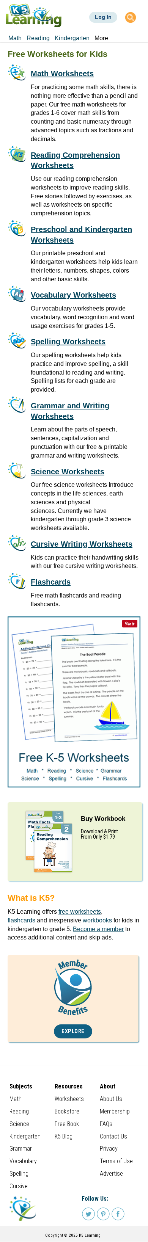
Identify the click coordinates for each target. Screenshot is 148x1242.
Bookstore (67, 1111)
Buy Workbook (103, 818)
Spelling (18, 1173)
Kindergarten (25, 1136)
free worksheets (79, 911)
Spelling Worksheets (68, 341)
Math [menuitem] (15, 38)
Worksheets (69, 1098)
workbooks (97, 920)
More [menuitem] (101, 38)
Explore (73, 1031)
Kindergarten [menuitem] (72, 38)
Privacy (109, 1148)
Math (15, 1098)
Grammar (20, 1148)
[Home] (33, 15)
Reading (19, 1111)
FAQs (106, 1124)
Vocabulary (23, 1161)
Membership (115, 1111)
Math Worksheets (62, 73)
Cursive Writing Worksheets (81, 544)
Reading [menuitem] (38, 38)
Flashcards (51, 582)
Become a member (98, 929)
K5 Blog (63, 1136)
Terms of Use (116, 1161)
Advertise (111, 1173)
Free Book (67, 1124)
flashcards (21, 920)
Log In (103, 17)
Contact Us (113, 1136)
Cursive (18, 1186)
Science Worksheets (67, 471)
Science (19, 1124)
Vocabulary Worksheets (73, 295)
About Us (111, 1098)
